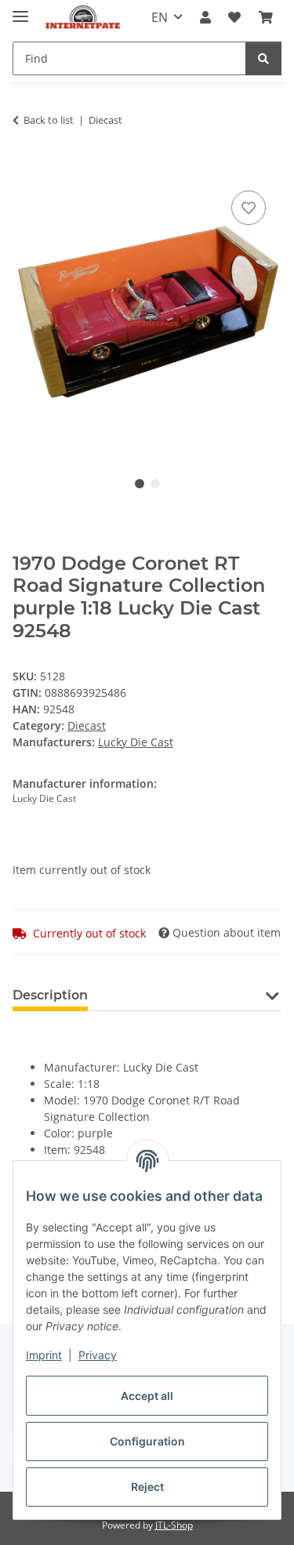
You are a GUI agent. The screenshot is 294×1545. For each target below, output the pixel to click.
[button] (205, 17)
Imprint (44, 1355)
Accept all (147, 1395)
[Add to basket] (25, 169)
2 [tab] (155, 483)
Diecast (86, 725)
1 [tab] (139, 483)
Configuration (147, 1441)
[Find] (263, 58)
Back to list (49, 120)
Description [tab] (50, 995)
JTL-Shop (174, 1525)
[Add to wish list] (248, 207)
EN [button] (159, 17)
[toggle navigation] (20, 10)
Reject (147, 1486)
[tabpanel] (147, 314)
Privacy (97, 1355)
